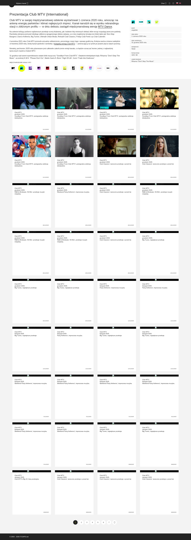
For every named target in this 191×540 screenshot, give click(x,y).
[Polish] (177, 3)
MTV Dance (105, 26)
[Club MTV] (21, 68)
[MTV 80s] (90, 68)
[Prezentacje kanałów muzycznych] (12, 4)
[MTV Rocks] (64, 68)
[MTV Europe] (13, 68)
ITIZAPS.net (24, 537)
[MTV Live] (47, 68)
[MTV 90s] (82, 68)
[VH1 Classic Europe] (116, 68)
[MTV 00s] (73, 68)
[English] (180, 3)
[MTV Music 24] (56, 68)
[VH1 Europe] (107, 68)
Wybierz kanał (21, 3)
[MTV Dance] (30, 68)
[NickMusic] (99, 68)
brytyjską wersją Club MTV (64, 44)
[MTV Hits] (38, 68)
